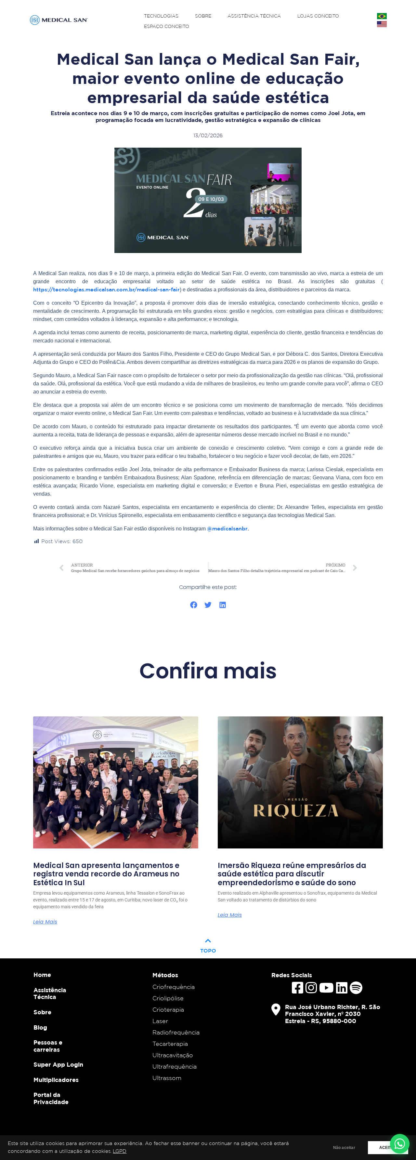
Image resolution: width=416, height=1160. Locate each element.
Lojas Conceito (318, 16)
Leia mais (45, 922)
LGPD (119, 1151)
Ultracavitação (172, 1055)
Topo (208, 944)
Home (42, 974)
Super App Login (58, 1064)
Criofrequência (173, 986)
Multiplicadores (56, 1079)
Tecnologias (161, 16)
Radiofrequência (176, 1032)
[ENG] (381, 24)
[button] (193, 605)
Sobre (203, 16)
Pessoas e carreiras (47, 1046)
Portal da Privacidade (51, 1098)
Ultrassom (166, 1077)
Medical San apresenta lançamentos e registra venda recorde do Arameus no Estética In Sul (106, 874)
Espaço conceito (166, 26)
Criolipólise (168, 998)
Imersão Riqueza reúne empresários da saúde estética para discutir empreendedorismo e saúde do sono (292, 874)
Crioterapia (168, 1009)
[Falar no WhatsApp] (400, 1144)
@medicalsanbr (227, 528)
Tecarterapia (170, 1043)
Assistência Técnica (254, 16)
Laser (160, 1021)
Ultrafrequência (174, 1066)
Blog (40, 1027)
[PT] (381, 16)
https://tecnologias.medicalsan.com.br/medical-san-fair (106, 289)
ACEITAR (388, 1147)
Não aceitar (344, 1147)
